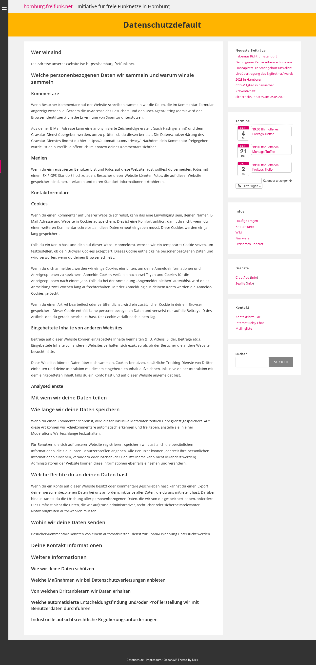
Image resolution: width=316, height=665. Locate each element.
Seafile (240, 283)
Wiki (239, 232)
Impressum (153, 660)
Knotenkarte (245, 226)
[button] (249, 185)
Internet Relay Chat (250, 323)
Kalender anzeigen (276, 180)
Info (254, 277)
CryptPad (242, 277)
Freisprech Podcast (249, 244)
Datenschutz (135, 660)
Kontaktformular (248, 317)
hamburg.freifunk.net (48, 6)
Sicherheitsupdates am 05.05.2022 (260, 96)
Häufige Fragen (247, 220)
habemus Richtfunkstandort (256, 56)
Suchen (242, 354)
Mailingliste (244, 328)
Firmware (242, 238)
